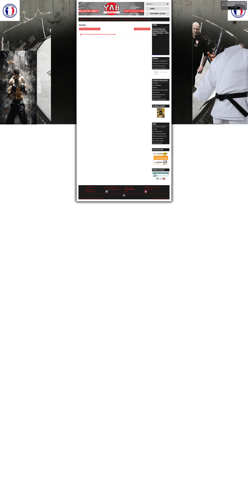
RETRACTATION (149, 189)
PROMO (103, 19)
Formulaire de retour (91, 191)
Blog (126, 191)
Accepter (234, 8)
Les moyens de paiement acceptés (159, 128)
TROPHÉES (126, 19)
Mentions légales (129, 187)
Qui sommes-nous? (157, 131)
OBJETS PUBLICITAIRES (159, 99)
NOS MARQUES (156, 85)
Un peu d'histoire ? (157, 143)
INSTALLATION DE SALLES (140, 19)
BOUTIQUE (95, 19)
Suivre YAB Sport (130, 189)
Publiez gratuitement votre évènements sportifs (159, 137)
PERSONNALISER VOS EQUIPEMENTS (158, 96)
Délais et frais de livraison (159, 133)
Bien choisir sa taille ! (158, 140)
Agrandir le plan (156, 54)
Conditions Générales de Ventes (152, 187)
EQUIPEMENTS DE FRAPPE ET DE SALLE (160, 91)
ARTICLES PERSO (114, 19)
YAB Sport (155, 58)
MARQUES (86, 19)
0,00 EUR (162, 14)
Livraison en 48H (157, 150)
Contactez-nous (90, 189)
